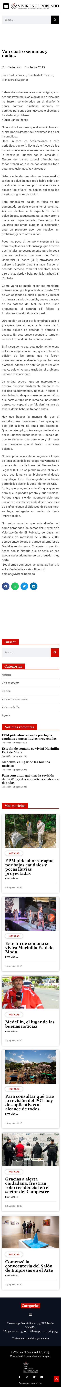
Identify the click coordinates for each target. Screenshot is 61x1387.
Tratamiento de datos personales (30, 1338)
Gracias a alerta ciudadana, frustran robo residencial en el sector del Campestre (27, 1186)
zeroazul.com (36, 1383)
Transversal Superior (15, 79)
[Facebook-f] (19, 1377)
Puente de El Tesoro (40, 75)
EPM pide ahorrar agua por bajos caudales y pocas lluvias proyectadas (29, 737)
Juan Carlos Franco (14, 75)
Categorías (30, 1306)
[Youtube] (41, 1377)
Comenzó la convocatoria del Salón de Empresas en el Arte (29, 1266)
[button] (6, 6)
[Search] (55, 20)
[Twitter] (34, 1377)
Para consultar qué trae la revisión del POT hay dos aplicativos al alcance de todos (30, 779)
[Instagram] (26, 1377)
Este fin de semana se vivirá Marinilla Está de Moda (30, 750)
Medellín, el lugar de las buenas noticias (26, 764)
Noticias (14, 853)
